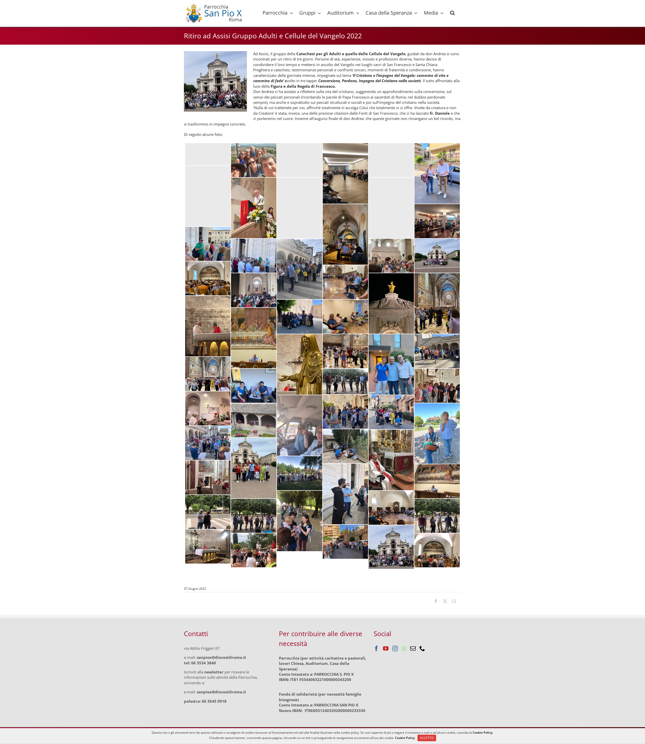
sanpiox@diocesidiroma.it (221, 657)
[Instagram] (395, 648)
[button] (452, 13)
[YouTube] (386, 648)
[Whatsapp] (404, 648)
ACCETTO (427, 738)
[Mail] (413, 648)
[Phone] (422, 648)
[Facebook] (376, 648)
